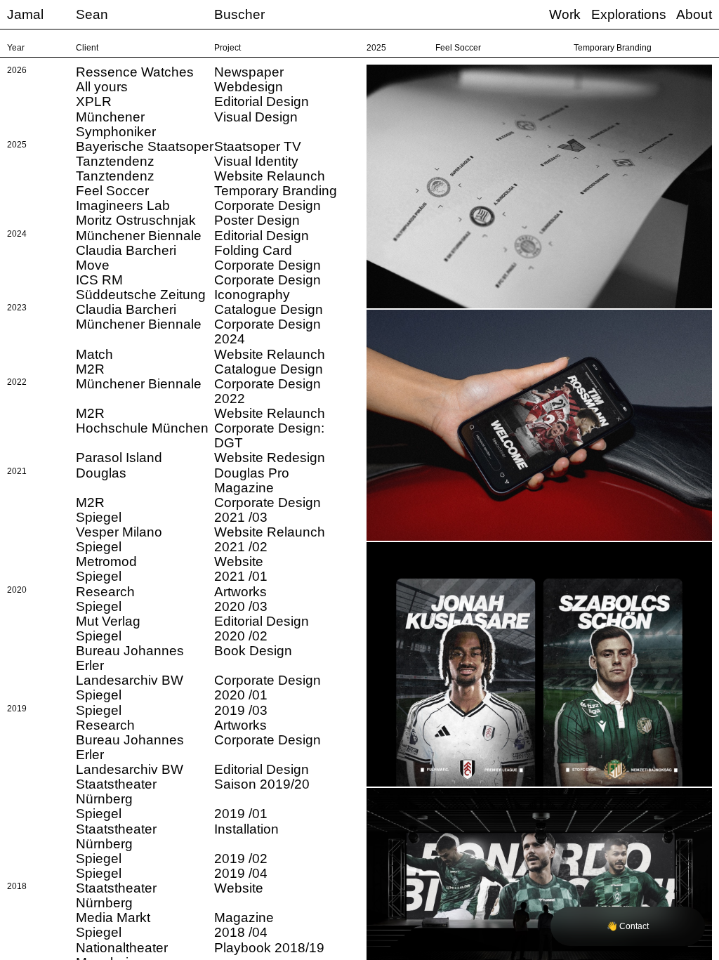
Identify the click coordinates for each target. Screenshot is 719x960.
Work (565, 14)
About (694, 14)
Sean (92, 14)
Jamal (25, 14)
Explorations (628, 14)
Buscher (239, 14)
